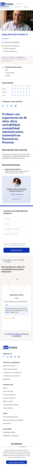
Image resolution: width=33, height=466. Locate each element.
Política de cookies (9, 366)
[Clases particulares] (6, 6)
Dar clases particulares (10, 417)
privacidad (22, 245)
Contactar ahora (16, 250)
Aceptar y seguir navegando (16, 462)
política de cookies (20, 457)
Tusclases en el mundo (10, 405)
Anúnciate (18, 6)
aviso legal (14, 245)
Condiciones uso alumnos (11, 376)
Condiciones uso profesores (12, 372)
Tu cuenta (26, 6)
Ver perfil (15, 199)
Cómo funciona (8, 391)
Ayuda (5, 388)
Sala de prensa (8, 408)
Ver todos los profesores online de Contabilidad (16, 335)
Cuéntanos (7, 262)
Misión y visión (8, 401)
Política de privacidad (10, 369)
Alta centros (7, 423)
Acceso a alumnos (9, 398)
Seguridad (6, 379)
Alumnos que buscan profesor (13, 420)
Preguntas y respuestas (11, 436)
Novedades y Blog (9, 432)
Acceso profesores (9, 395)
